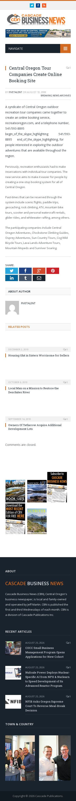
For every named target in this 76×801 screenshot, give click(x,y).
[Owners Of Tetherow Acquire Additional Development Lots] (38, 416)
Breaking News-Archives (56, 95)
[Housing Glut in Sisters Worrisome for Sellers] (38, 346)
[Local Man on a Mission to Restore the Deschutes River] (38, 379)
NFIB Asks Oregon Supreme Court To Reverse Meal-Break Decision (45, 706)
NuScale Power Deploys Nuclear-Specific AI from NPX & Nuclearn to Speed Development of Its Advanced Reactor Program (47, 679)
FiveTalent (15, 92)
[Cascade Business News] (38, 17)
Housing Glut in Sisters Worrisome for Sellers (38, 355)
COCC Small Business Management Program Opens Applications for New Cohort (45, 652)
